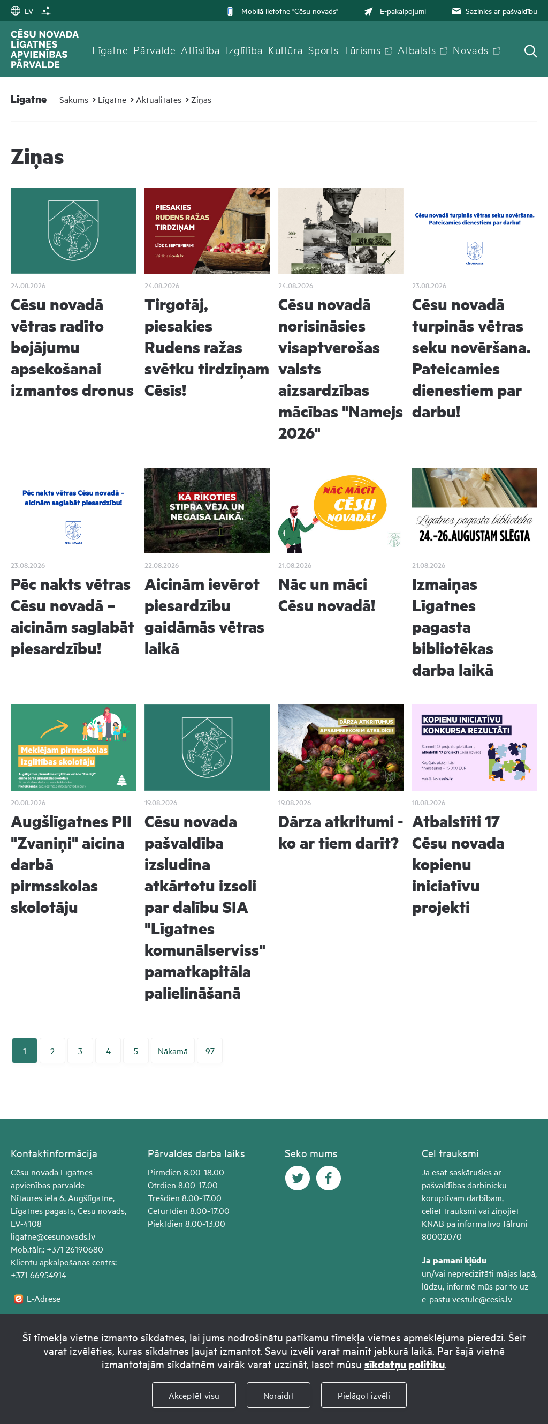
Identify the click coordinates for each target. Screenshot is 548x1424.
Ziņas (201, 99)
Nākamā (173, 1050)
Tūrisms (362, 49)
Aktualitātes (158, 99)
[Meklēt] (530, 52)
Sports (323, 49)
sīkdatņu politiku (404, 1364)
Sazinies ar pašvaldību (501, 10)
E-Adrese (43, 1298)
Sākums (73, 99)
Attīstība (200, 49)
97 (210, 1050)
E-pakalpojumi (403, 10)
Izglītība (244, 49)
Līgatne (110, 49)
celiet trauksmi (449, 1210)
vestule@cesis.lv (482, 1299)
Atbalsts (417, 49)
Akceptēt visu (194, 1395)
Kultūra (285, 49)
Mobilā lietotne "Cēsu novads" (289, 10)
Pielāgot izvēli (364, 1395)
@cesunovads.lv (65, 1236)
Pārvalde (154, 49)
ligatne (23, 1236)
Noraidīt (278, 1395)
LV (29, 10)
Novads (471, 49)
